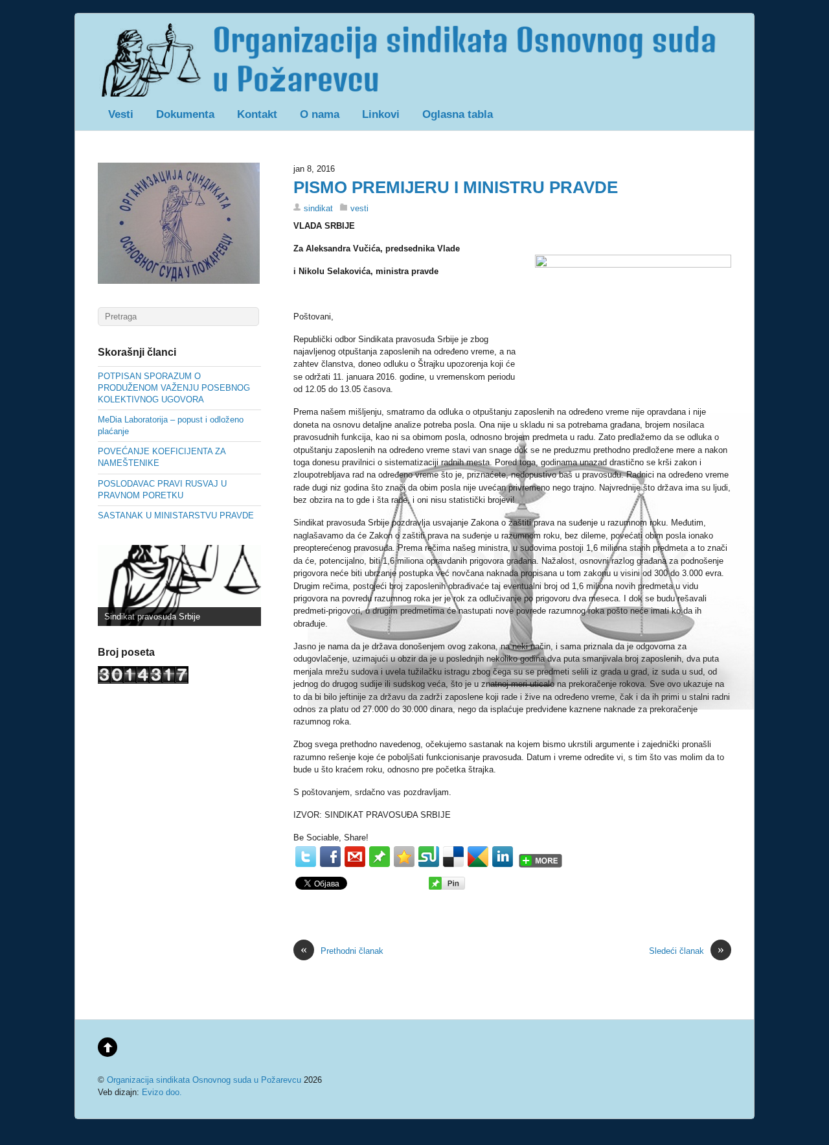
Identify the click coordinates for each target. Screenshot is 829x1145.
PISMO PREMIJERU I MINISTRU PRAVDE (455, 187)
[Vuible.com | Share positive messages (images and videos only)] (379, 864)
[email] (355, 856)
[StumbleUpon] (428, 856)
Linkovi (381, 114)
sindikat (318, 208)
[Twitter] (305, 856)
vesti (359, 208)
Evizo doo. (162, 1092)
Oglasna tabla (457, 114)
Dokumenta (185, 114)
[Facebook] (330, 856)
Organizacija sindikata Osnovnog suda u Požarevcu (204, 1080)
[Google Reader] (478, 856)
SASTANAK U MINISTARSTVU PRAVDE (176, 515)
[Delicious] (453, 856)
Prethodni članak (342, 950)
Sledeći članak (686, 950)
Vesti (120, 114)
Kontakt (257, 114)
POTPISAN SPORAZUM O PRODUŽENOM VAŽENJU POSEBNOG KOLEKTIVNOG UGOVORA (174, 387)
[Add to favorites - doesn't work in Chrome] (404, 856)
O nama (319, 114)
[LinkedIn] (502, 856)
